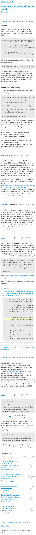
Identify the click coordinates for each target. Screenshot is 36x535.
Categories (9, 522)
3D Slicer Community (7, 2)
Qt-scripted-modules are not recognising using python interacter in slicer (10, 477)
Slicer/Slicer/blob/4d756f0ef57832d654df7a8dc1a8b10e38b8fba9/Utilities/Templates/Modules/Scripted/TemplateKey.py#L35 (18, 293)
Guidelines (17, 522)
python (3, 14)
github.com (6, 288)
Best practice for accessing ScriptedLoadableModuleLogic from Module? (18, 348)
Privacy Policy (5, 526)
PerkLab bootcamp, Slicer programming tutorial (20, 275)
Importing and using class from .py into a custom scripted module (9, 508)
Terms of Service (27, 522)
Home (3, 522)
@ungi (5, 210)
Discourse (11, 530)
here (10, 416)
